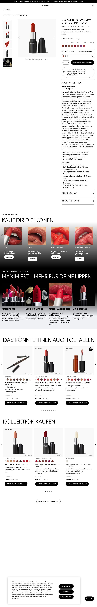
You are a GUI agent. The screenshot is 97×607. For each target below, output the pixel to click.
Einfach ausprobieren (85, 51)
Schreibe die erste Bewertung (48, 501)
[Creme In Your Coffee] (17, 461)
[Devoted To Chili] (38, 379)
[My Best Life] (51, 379)
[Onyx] (27, 379)
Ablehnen (66, 591)
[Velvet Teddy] (72, 46)
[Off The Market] (54, 379)
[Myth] (14, 461)
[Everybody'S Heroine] (81, 46)
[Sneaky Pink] (85, 379)
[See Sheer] (72, 379)
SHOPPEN (9, 257)
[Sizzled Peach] (69, 379)
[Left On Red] (27, 461)
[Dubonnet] (39, 461)
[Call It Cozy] (11, 461)
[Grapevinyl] (78, 379)
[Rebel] (49, 461)
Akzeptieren (66, 586)
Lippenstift (23, 15)
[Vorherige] (5, 379)
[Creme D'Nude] (7, 461)
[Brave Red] (24, 461)
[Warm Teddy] (69, 46)
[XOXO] (75, 379)
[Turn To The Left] (41, 379)
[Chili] (63, 46)
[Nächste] (30, 379)
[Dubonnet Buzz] (57, 379)
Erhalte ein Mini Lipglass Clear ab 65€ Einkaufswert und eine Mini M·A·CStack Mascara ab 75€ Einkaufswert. (48, 1)
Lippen (16, 15)
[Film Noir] (20, 461)
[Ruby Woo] (75, 46)
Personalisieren (66, 596)
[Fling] (11, 379)
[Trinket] (81, 379)
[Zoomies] (88, 379)
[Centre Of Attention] (36, 461)
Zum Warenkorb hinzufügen (82, 62)
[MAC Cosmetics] (47, 5)
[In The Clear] (67, 461)
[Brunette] (7, 379)
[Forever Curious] (84, 46)
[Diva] (66, 46)
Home (5, 15)
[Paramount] (52, 461)
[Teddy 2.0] (48, 379)
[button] (89, 598)
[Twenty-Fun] (44, 379)
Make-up (10, 15)
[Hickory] (17, 379)
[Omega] (24, 379)
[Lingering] (20, 379)
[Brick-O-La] (46, 461)
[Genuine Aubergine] (14, 379)
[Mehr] (78, 46)
